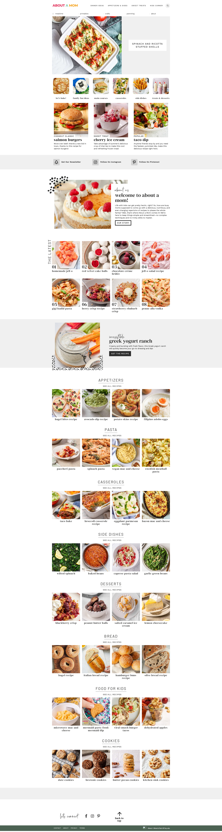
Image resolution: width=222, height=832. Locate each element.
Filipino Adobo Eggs (156, 419)
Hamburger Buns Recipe (126, 676)
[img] (86, 816)
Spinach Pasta (96, 468)
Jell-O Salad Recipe (153, 271)
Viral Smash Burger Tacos (126, 729)
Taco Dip (141, 139)
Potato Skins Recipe (126, 419)
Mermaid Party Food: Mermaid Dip (96, 729)
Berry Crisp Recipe (93, 308)
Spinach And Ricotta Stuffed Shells (147, 45)
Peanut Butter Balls (96, 623)
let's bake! (61, 98)
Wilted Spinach (66, 573)
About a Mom (65, 5)
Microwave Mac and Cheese (66, 729)
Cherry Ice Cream (109, 139)
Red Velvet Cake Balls (95, 271)
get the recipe (120, 353)
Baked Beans (96, 573)
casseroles (121, 98)
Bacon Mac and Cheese (156, 521)
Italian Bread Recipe (96, 675)
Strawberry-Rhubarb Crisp (124, 310)
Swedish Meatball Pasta (156, 470)
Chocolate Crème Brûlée (122, 272)
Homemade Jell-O (62, 271)
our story (123, 223)
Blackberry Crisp (66, 623)
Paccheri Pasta (66, 468)
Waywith (167, 828)
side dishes (140, 98)
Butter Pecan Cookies (126, 780)
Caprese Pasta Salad (126, 573)
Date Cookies (66, 780)
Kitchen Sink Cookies (156, 780)
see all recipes (112, 386)
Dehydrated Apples (156, 727)
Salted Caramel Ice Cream (126, 624)
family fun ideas (81, 98)
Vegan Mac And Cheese (126, 468)
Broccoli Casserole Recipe (96, 522)
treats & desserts (161, 98)
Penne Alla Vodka (152, 308)
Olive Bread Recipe (156, 675)
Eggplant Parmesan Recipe (126, 522)
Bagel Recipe (66, 675)
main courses (101, 98)
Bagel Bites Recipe (66, 419)
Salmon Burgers (68, 139)
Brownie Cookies (96, 780)
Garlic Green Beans (156, 573)
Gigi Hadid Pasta (62, 308)
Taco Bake (66, 521)
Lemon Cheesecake (156, 623)
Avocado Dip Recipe (96, 419)
